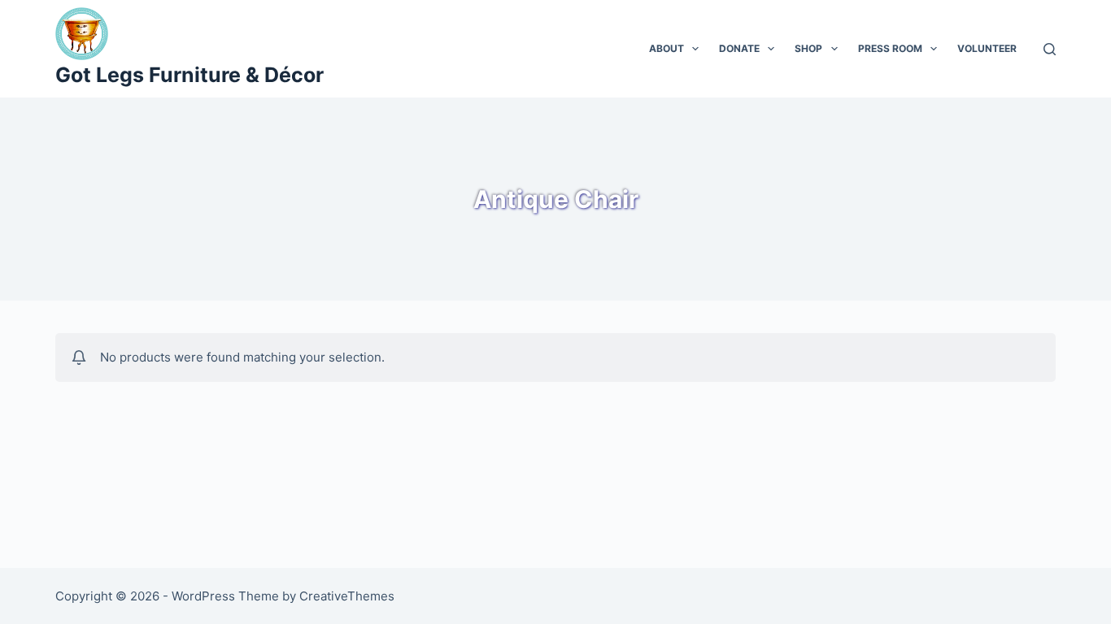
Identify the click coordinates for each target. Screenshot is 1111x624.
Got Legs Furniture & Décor (189, 75)
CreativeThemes (346, 596)
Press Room (890, 48)
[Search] (1049, 49)
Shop (808, 48)
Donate (739, 48)
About (666, 48)
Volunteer (987, 48)
